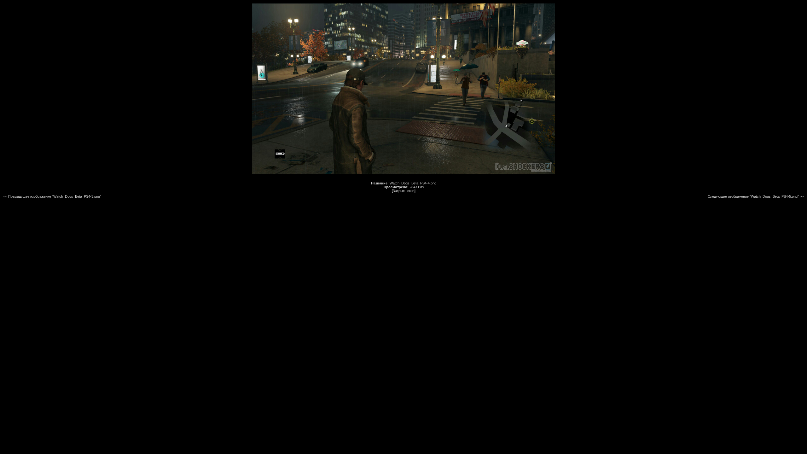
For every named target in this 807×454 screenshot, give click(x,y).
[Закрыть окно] (403, 191)
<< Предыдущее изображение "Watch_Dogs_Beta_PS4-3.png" (52, 196)
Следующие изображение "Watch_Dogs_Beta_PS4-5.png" (753, 196)
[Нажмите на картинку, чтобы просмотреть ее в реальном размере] (403, 172)
